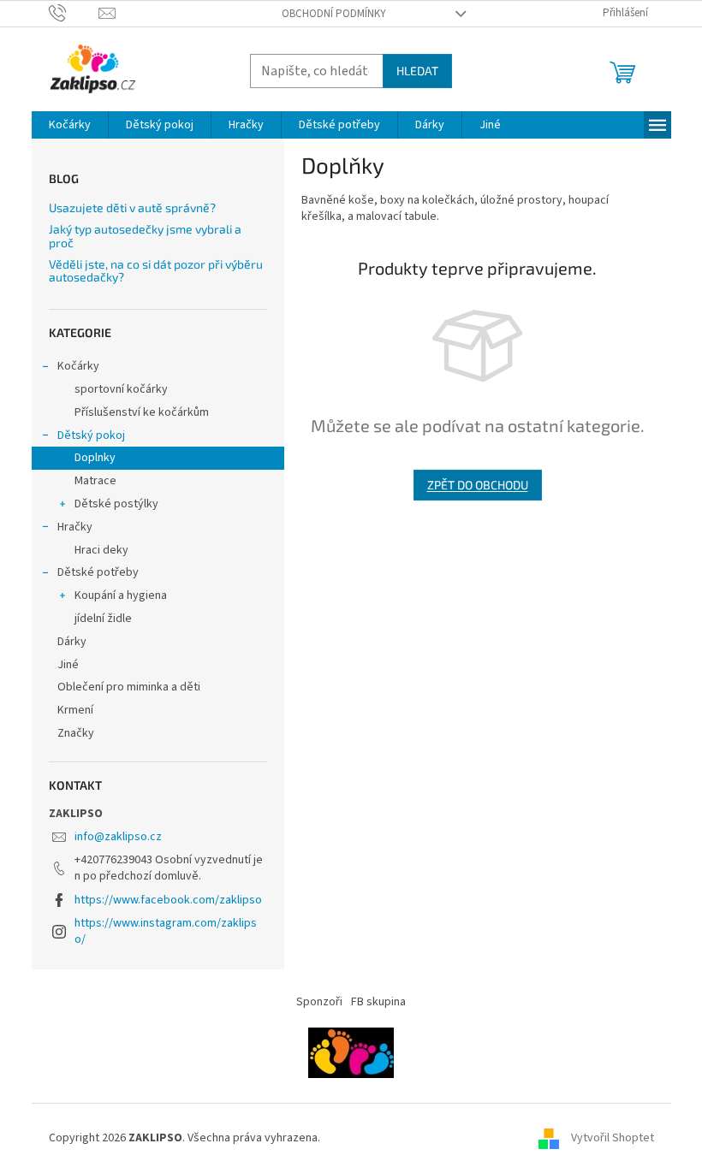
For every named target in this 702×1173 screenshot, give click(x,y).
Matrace (95, 480)
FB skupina (378, 1001)
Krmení (75, 710)
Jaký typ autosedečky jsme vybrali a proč (145, 235)
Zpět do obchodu (477, 484)
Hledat (417, 70)
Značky (75, 733)
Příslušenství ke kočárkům (141, 412)
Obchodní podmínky (334, 13)
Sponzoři (319, 1001)
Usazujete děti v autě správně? (132, 207)
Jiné (68, 664)
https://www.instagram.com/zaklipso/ (165, 931)
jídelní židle (103, 618)
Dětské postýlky (116, 503)
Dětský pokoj (91, 435)
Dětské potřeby (98, 572)
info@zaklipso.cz (118, 836)
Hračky (74, 527)
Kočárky (78, 366)
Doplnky (95, 457)
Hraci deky (101, 550)
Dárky (71, 641)
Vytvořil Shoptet (612, 1137)
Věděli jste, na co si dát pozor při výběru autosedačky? (156, 271)
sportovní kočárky (121, 389)
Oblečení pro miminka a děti (128, 687)
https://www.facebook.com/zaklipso (168, 900)
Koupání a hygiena (120, 595)
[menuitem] (70, 125)
